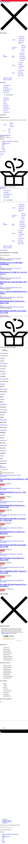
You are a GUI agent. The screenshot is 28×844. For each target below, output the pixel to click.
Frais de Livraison (7, 651)
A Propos (5, 685)
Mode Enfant (21, 40)
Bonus (13, 72)
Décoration (20, 62)
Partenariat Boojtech (7, 672)
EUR (9, 130)
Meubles (20, 64)
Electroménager (23, 58)
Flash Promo (5, 87)
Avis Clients (5, 688)
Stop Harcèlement (6, 695)
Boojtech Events (6, 674)
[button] (14, 157)
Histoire (4, 683)
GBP (9, 132)
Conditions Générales (7, 659)
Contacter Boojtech (7, 677)
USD (9, 128)
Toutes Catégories (6, 85)
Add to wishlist (3, 476)
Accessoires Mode (21, 42)
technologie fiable (4, 633)
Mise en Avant (21, 75)
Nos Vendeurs (7, 88)
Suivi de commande (7, 690)
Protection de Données (7, 656)
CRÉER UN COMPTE (7, 77)
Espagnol (11, 122)
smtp (4, 142)
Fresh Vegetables (6, 143)
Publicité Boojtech (7, 669)
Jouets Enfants (21, 66)
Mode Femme (21, 36)
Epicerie (23, 48)
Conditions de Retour (7, 652)
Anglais (4, 124)
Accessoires (22, 60)
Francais (11, 124)
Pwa (3, 148)
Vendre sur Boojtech (7, 665)
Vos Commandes (6, 649)
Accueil (4, 349)
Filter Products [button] (3, 467)
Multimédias (22, 53)
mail (3, 144)
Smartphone (22, 54)
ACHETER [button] (2, 484)
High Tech (13, 56)
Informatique (22, 56)
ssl (3, 145)
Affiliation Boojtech (7, 670)
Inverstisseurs (6, 694)
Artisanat (20, 67)
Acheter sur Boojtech (7, 667)
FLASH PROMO (3, 250)
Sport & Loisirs (21, 70)
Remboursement (6, 654)
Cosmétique (23, 47)
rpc (3, 147)
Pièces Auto (20, 71)
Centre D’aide (6, 92)
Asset (4, 149)
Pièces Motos (20, 73)
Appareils (5, 687)
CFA (4, 130)
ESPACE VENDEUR (7, 79)
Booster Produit (6, 90)
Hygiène (23, 50)
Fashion (13, 39)
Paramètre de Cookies (7, 658)
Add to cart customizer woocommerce (10, 141)
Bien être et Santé (14, 48)
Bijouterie (23, 45)
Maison (13, 65)
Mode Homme (22, 38)
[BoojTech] (5, 2)
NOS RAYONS (5, 56)
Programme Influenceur (8, 676)
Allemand (12, 126)
